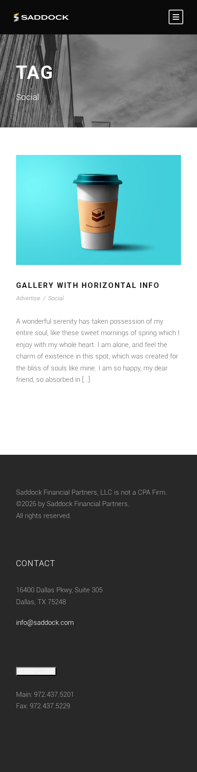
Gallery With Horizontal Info (88, 285)
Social (56, 298)
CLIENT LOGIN (36, 671)
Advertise (28, 298)
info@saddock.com (45, 622)
